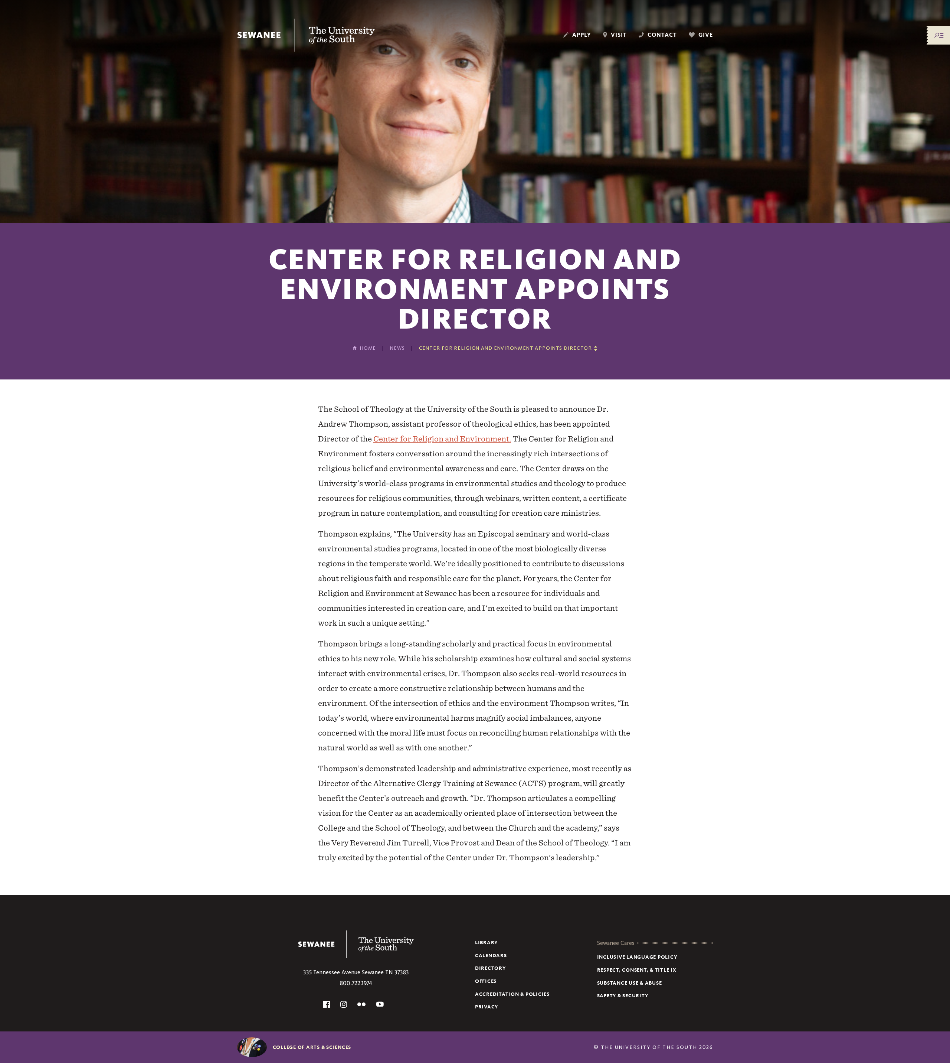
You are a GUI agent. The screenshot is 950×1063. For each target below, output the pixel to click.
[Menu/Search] (939, 35)
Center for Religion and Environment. (442, 438)
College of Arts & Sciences (312, 1047)
